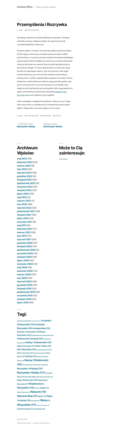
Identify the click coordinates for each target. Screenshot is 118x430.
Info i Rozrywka (26, 349)
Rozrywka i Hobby (31, 372)
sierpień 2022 (24, 190)
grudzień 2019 (24, 285)
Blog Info (58, 115)
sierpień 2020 (24, 257)
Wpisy (42, 396)
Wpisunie (38, 391)
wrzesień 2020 (25, 253)
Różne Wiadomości (46, 377)
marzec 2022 (24, 200)
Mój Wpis (40, 356)
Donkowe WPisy (25, 7)
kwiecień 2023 (25, 162)
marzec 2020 (24, 274)
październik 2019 (26, 292)
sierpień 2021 (24, 214)
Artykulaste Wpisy (36, 321)
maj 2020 (22, 267)
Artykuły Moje (41, 328)
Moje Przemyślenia (39, 353)
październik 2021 (26, 211)
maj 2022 (22, 197)
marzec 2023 (24, 165)
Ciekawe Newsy (47, 335)
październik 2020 (26, 250)
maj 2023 (22, 158)
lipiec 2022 (23, 193)
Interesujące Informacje (44, 349)
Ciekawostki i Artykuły (30, 338)
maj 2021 (22, 225)
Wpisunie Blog (27, 396)
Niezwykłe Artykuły (41, 364)
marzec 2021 (24, 232)
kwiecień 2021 (24, 229)
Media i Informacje (25, 353)
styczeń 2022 (24, 208)
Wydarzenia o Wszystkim (42, 405)
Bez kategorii (47, 115)
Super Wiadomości (27, 380)
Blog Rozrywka (36, 335)
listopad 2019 (24, 288)
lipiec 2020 (23, 260)
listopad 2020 (24, 246)
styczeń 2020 (24, 281)
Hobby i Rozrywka (25, 346)
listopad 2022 (24, 179)
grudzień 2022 (24, 176)
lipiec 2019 (23, 302)
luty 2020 (22, 278)
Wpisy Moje (35, 400)
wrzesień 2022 (25, 186)
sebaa (21, 30)
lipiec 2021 (23, 218)
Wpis (37, 388)
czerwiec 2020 (25, 264)
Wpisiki (44, 388)
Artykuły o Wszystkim (28, 332)
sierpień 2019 (24, 299)
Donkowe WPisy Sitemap (41, 423)
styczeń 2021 (24, 239)
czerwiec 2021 (24, 222)
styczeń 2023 (24, 172)
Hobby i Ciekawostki (38, 342)
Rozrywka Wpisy (32, 377)
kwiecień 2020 (25, 271)
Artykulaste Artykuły (24, 321)
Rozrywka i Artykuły (30, 368)
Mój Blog (30, 356)
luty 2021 (22, 236)
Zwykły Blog (39, 409)
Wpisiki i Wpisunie (23, 392)
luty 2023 (22, 169)
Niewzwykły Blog (28, 364)
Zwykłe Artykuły (25, 409)
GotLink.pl (63, 159)
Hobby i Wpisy (43, 346)
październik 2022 (26, 183)
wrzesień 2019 (24, 295)
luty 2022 (22, 204)
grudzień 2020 (25, 243)
